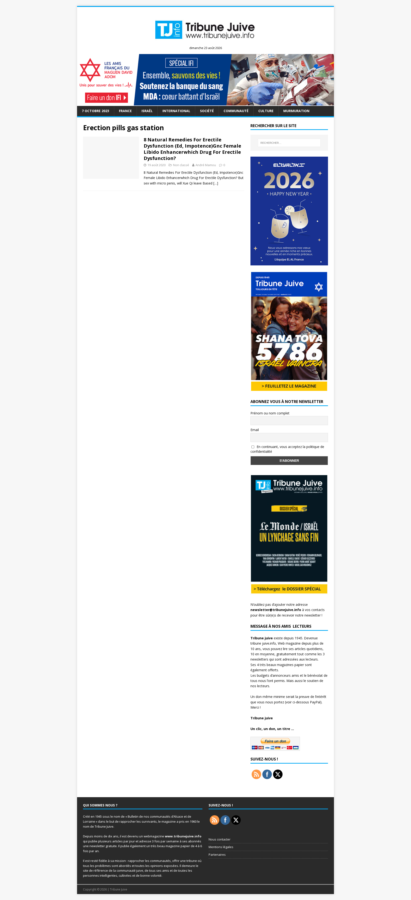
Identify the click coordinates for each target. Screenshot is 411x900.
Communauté (236, 111)
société (207, 111)
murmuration (296, 111)
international (176, 111)
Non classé (181, 165)
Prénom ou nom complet (269, 413)
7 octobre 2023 (95, 111)
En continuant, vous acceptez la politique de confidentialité (287, 449)
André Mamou (206, 165)
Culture (266, 111)
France (125, 111)
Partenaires (217, 854)
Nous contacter (219, 839)
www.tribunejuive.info (183, 836)
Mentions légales (221, 847)
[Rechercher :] (289, 143)
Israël (147, 111)
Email (254, 430)
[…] (215, 183)
